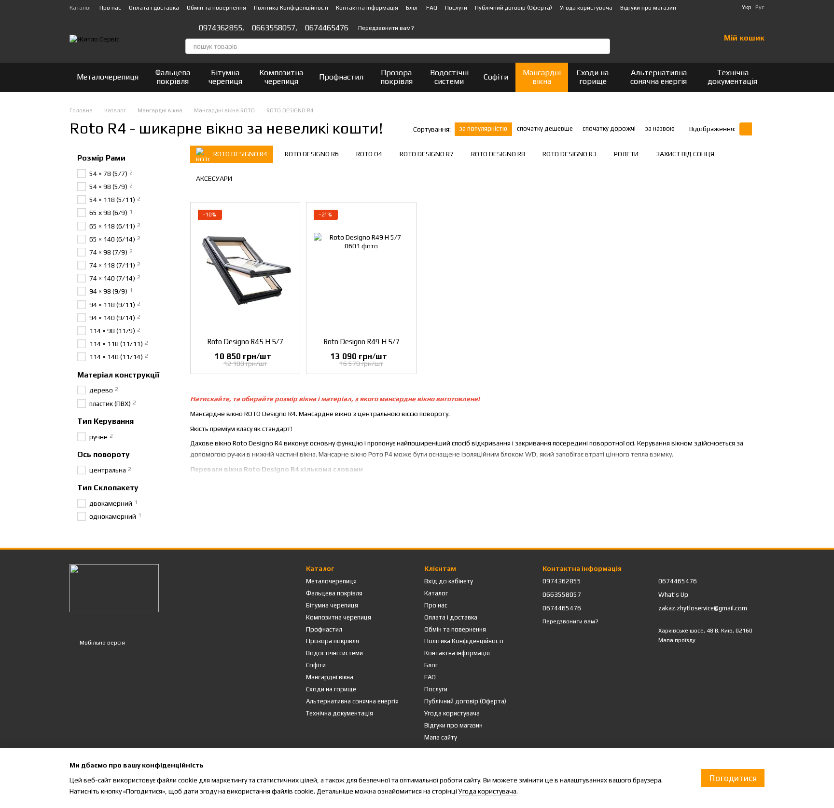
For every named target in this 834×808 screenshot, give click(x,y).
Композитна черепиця (281, 77)
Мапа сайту (440, 737)
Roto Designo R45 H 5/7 (245, 341)
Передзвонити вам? (386, 28)
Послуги (456, 7)
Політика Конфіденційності (291, 7)
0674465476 (326, 28)
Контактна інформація (367, 7)
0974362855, (221, 28)
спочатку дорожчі (609, 128)
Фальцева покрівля (172, 77)
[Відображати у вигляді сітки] (745, 128)
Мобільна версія (101, 642)
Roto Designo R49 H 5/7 (361, 341)
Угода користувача (586, 7)
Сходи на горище (593, 77)
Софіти (496, 76)
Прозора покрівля (396, 77)
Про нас (110, 7)
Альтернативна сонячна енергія (658, 77)
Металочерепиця (108, 76)
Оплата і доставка (154, 7)
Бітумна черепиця (225, 77)
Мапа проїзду (676, 640)
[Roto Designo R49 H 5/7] (361, 270)
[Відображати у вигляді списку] (758, 128)
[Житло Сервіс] (114, 587)
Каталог (81, 7)
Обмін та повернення (216, 7)
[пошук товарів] (602, 46)
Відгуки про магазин (648, 7)
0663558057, (274, 28)
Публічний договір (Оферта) (513, 7)
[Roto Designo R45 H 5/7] (245, 270)
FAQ (431, 7)
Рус (759, 7)
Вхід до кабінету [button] (448, 581)
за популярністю (483, 128)
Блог (412, 7)
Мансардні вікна (542, 77)
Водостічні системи (449, 77)
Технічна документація (732, 77)
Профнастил (341, 76)
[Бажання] (687, 38)
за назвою (660, 128)
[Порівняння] (662, 38)
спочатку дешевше (545, 128)
